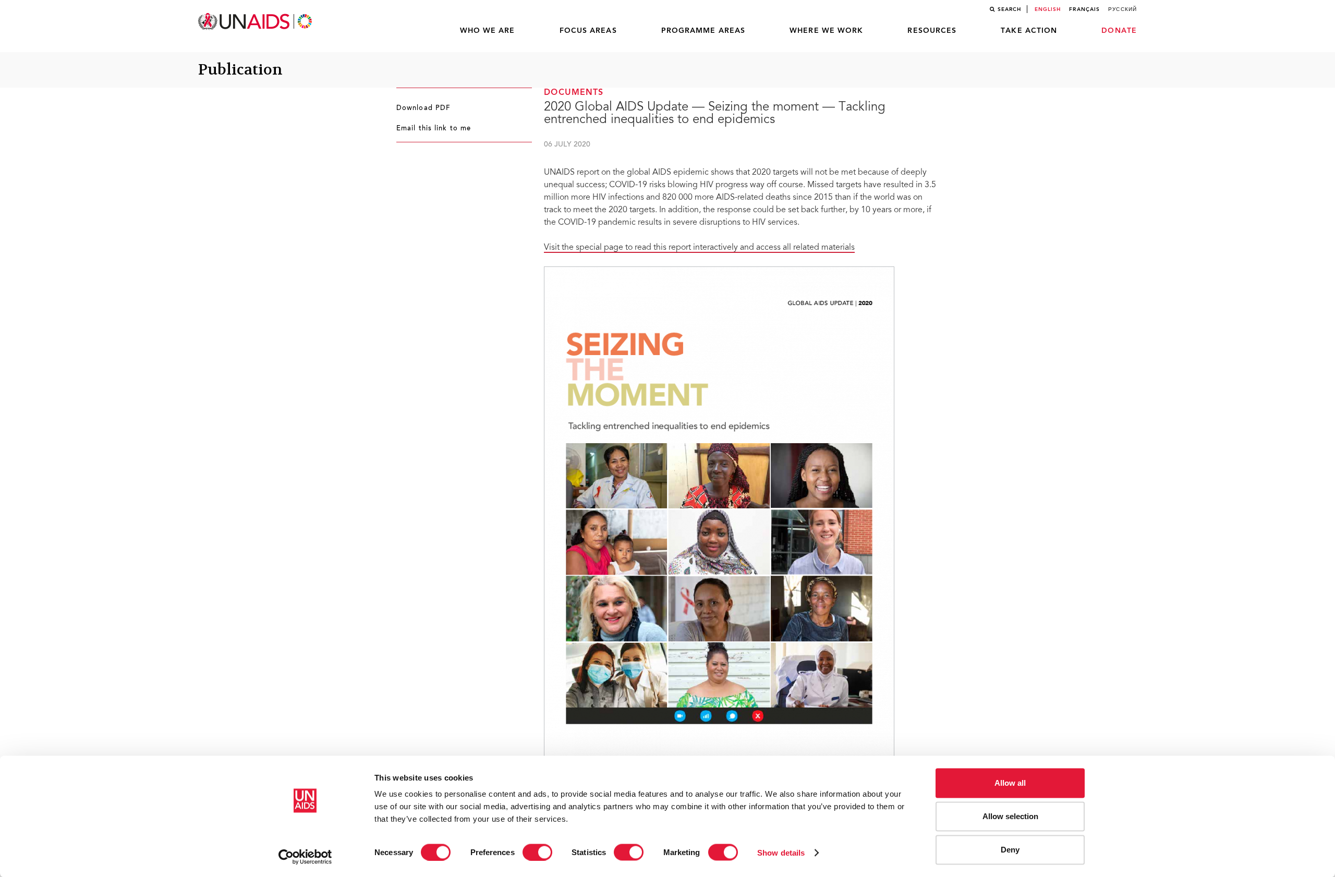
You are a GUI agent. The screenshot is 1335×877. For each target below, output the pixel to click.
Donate (1119, 30)
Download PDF (423, 108)
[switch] (537, 852)
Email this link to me (433, 129)
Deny (1010, 849)
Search (1010, 9)
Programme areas (703, 30)
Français (1084, 9)
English (1048, 9)
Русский (1122, 9)
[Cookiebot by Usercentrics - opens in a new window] (305, 856)
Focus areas (588, 30)
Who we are (487, 30)
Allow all (1010, 782)
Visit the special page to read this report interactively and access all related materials (699, 247)
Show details (781, 852)
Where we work (826, 30)
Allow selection (1010, 816)
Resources (931, 30)
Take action (1029, 30)
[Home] (256, 21)
